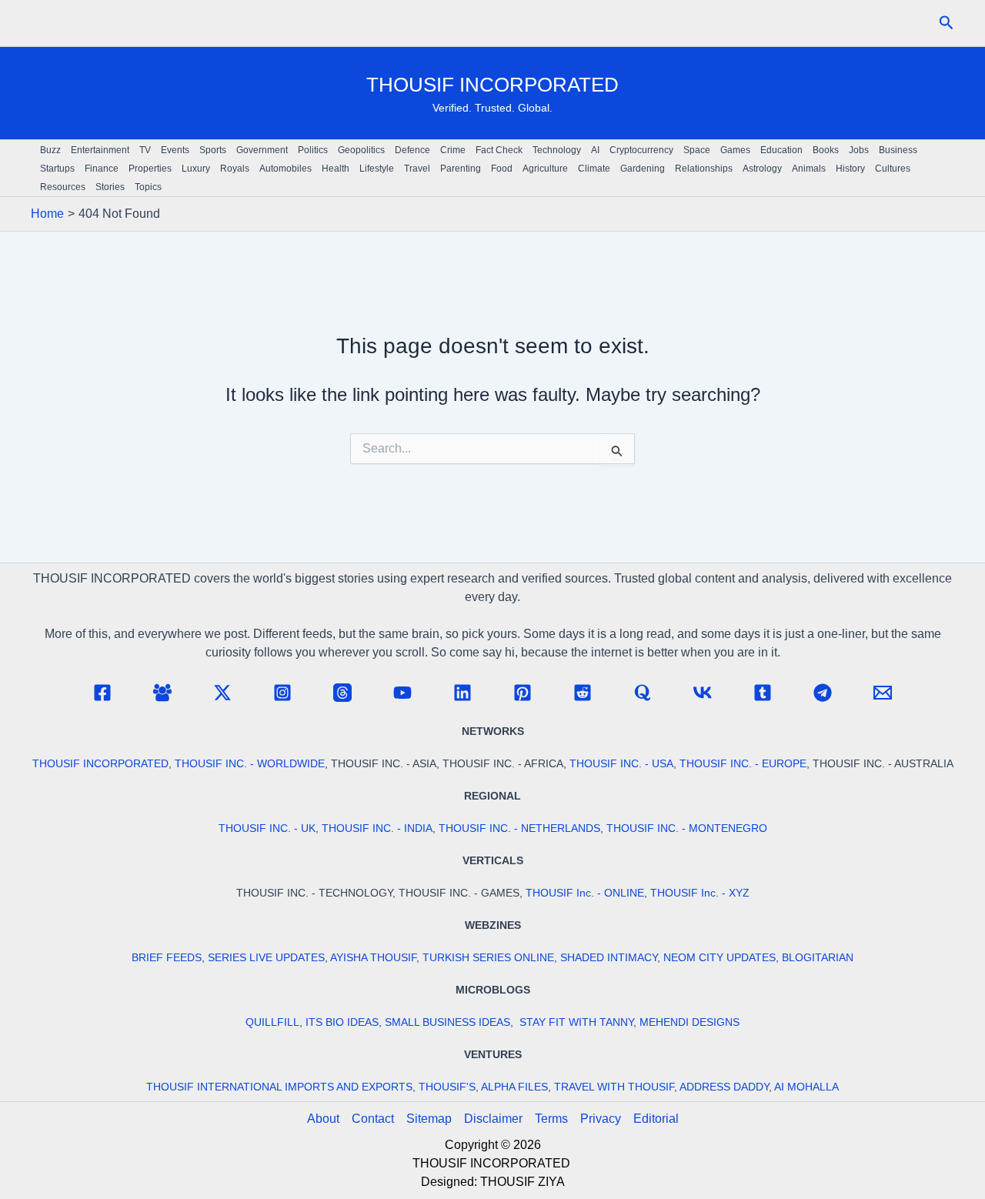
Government (262, 150)
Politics (313, 150)
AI (595, 150)
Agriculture (545, 168)
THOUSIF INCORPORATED (492, 84)
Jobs (859, 150)
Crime (453, 150)
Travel (417, 168)
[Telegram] (823, 693)
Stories (110, 187)
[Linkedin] (462, 693)
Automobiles (285, 168)
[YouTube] (402, 693)
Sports (212, 150)
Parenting (460, 168)
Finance (102, 168)
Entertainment (100, 150)
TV (145, 150)
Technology (557, 150)
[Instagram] (282, 693)
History (850, 168)
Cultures (892, 168)
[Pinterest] (522, 693)
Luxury (196, 168)
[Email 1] (883, 693)
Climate (594, 168)
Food (502, 168)
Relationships (704, 168)
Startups (57, 168)
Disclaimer (493, 1118)
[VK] (702, 693)
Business (898, 150)
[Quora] (642, 693)
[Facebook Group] (162, 693)
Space (696, 150)
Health (335, 168)
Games (735, 150)
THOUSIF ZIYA (522, 1181)
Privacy (600, 1118)
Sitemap (429, 1118)
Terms (551, 1118)
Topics (148, 187)
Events (175, 150)
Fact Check (499, 150)
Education (781, 150)
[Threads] (342, 693)
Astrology (762, 168)
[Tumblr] (763, 693)
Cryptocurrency (641, 150)
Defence (412, 150)
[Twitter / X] (222, 693)
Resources (62, 187)
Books (826, 150)
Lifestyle (376, 168)
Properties (150, 168)
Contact (373, 1118)
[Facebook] (102, 693)
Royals (234, 168)
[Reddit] (582, 693)
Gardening (642, 168)
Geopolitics (361, 150)
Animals (809, 168)
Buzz (50, 150)
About (323, 1118)
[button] (946, 23)
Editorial (656, 1118)
